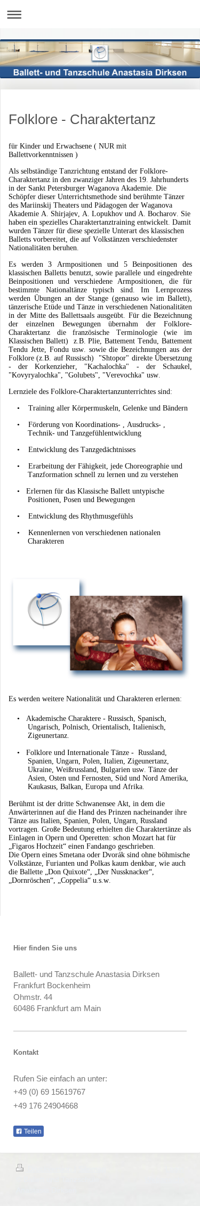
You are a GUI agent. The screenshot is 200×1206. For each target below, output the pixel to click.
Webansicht (164, 1179)
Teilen (32, 1131)
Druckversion (50, 1168)
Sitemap (92, 1168)
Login (174, 1168)
